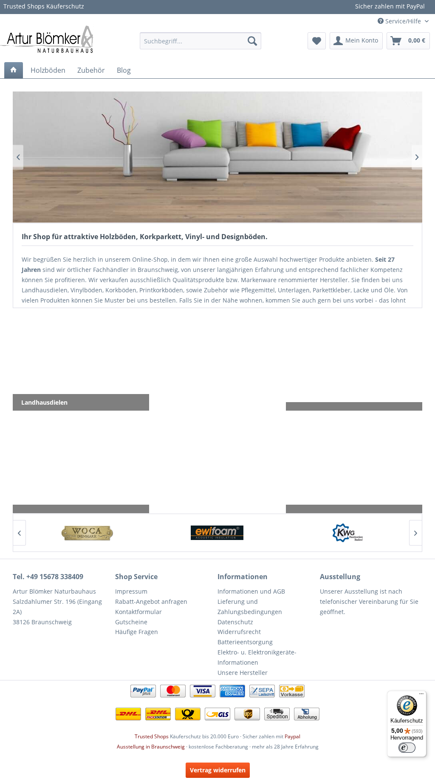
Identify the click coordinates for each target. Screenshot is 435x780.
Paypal (292, 736)
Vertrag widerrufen (218, 770)
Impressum (131, 591)
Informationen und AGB (251, 591)
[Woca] (86, 533)
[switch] (406, 748)
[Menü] (421, 696)
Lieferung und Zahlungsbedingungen (250, 606)
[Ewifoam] (217, 533)
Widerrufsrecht (239, 632)
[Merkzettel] (317, 40)
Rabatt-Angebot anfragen (151, 601)
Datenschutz (235, 622)
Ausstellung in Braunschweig (151, 746)
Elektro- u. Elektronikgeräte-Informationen (257, 657)
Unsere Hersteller (243, 673)
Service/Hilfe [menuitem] (403, 21)
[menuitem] (201, 40)
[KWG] (348, 533)
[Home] (13, 70)
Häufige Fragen (136, 632)
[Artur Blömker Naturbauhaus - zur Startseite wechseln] (46, 39)
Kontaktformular (138, 612)
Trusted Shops (152, 736)
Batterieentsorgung (245, 642)
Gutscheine (131, 622)
